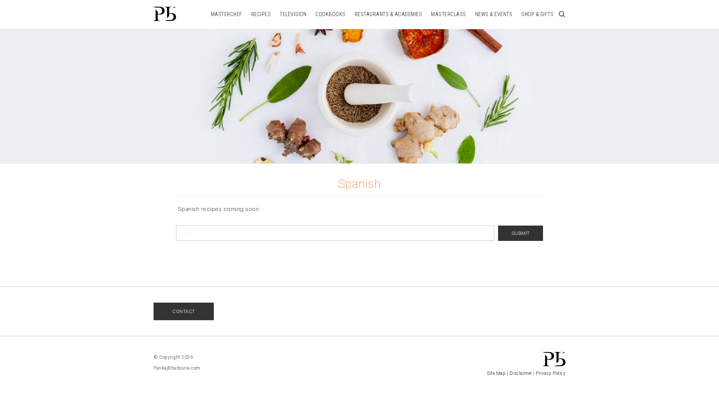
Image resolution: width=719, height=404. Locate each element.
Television (293, 14)
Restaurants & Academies (388, 14)
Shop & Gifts (537, 14)
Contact (183, 311)
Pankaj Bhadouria (165, 14)
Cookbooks (330, 14)
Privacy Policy (550, 373)
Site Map (496, 373)
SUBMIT (521, 233)
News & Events (494, 14)
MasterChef (226, 14)
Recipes (261, 14)
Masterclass (448, 14)
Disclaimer (521, 373)
